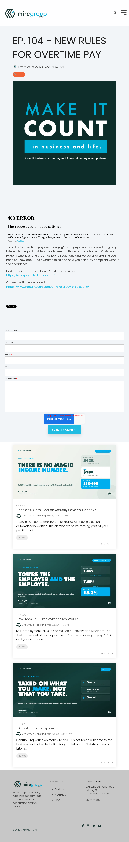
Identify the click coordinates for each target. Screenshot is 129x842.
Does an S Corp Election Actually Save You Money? (56, 510)
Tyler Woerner (26, 66)
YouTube (60, 794)
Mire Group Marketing (34, 515)
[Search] (115, 12)
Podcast (19, 74)
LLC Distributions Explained (37, 728)
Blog (57, 800)
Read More (107, 544)
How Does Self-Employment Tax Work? (47, 619)
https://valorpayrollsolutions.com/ (30, 275)
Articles (22, 537)
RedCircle (20, 241)
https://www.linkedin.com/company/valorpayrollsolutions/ (47, 287)
